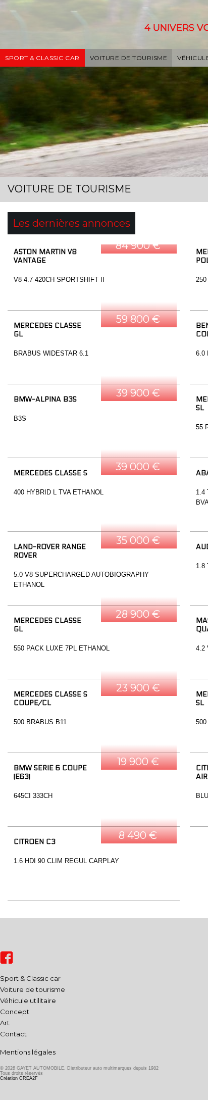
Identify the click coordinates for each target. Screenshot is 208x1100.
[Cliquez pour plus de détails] (94, 277)
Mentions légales (28, 1052)
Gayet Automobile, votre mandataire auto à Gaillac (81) (44, 40)
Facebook (6, 957)
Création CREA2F (19, 1078)
